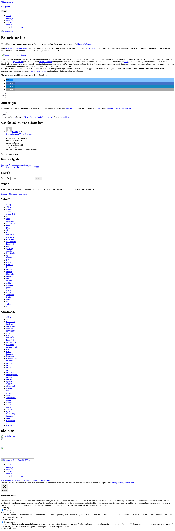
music (8, 278)
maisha (9, 363)
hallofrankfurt (11, 253)
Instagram (109, 108)
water (8, 306)
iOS (7, 260)
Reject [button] (107, 483)
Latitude (9, 265)
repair (8, 290)
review (9, 292)
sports (8, 407)
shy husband (18, 62)
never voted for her (38, 71)
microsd (9, 269)
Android (9, 209)
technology (10, 414)
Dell (8, 228)
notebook (10, 285)
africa (8, 207)
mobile (9, 271)
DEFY (9, 225)
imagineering (11, 347)
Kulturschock (11, 358)
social (8, 404)
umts (8, 299)
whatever (10, 425)
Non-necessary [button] (7, 519)
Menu (4, 11)
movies (9, 379)
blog (8, 219)
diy (7, 230)
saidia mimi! (11, 398)
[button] (9, 80)
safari (8, 395)
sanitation (10, 295)
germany (9, 248)
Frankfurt (10, 244)
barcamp (9, 216)
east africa (10, 235)
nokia (8, 283)
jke (15, 117)
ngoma (9, 381)
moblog (9, 377)
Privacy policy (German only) (123, 483)
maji (8, 365)
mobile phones (12, 374)
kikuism (9, 354)
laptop (8, 262)
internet (9, 258)
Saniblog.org (70, 108)
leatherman (10, 267)
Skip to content (7, 2)
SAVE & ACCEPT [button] (9, 529)
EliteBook (10, 239)
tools (8, 418)
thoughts (9, 416)
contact (9, 25)
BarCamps (10, 322)
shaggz (9, 402)
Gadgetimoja (11, 342)
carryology (10, 331)
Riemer (15, 132)
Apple (8, 212)
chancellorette (93, 48)
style (8, 411)
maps (8, 370)
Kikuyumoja (6, 6)
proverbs (9, 20)
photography (11, 386)
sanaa (8, 400)
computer (10, 221)
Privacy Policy (17, 27)
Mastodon (13, 194)
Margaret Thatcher (84, 44)
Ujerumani (10, 421)
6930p (8, 205)
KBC (8, 351)
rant (7, 391)
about (8, 15)
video (8, 304)
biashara (9, 324)
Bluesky (98, 108)
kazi (7, 349)
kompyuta (10, 356)
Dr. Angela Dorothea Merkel (16, 48)
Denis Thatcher (45, 62)
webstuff (9, 423)
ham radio (10, 345)
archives (9, 22)
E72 (7, 232)
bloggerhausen (12, 326)
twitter (8, 297)
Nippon (9, 384)
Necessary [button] (5, 507)
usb (7, 301)
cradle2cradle (11, 223)
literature (9, 361)
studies (9, 409)
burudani (9, 328)
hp (7, 255)
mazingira (10, 372)
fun (7, 246)
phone (8, 288)
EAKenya (10, 335)
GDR (126, 62)
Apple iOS (10, 214)
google (9, 251)
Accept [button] (102, 483)
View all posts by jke (122, 108)
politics (66, 117)
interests (9, 18)
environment (11, 242)
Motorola (10, 274)
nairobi (9, 281)
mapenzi (9, 368)
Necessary (8, 510)
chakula (9, 333)
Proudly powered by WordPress (37, 480)
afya (8, 319)
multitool (9, 276)
